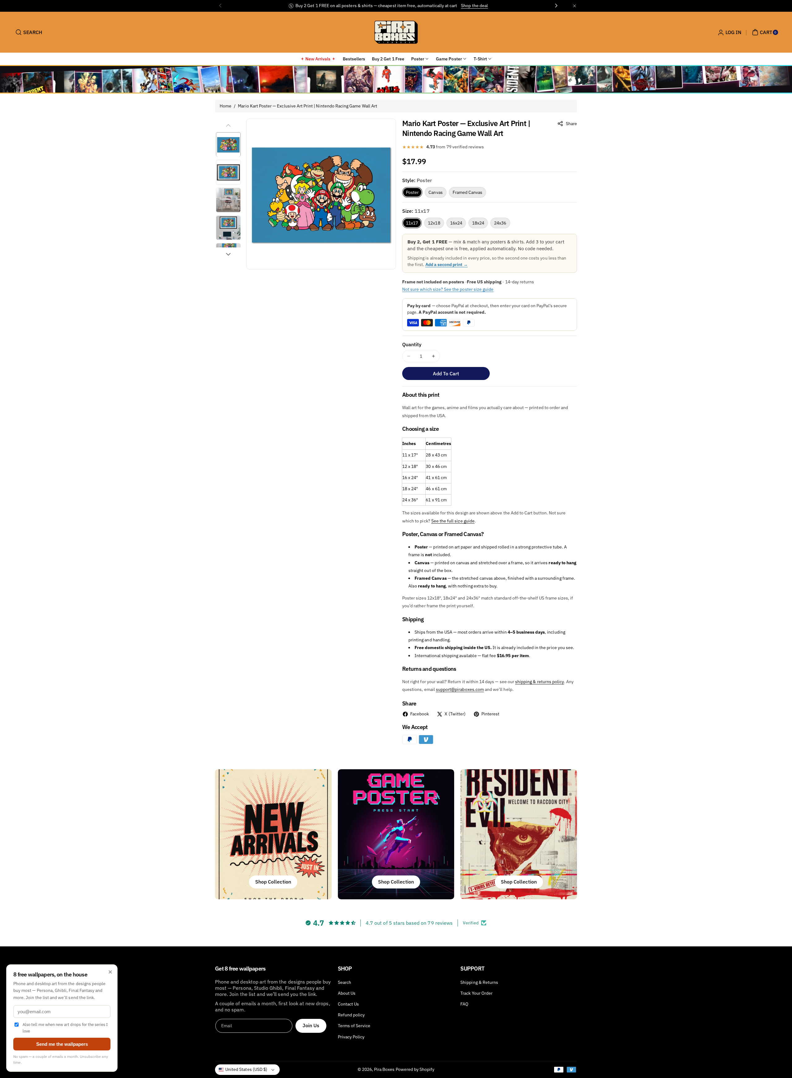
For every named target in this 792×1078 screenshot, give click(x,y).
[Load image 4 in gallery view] (228, 228)
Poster (412, 192)
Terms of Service (354, 1025)
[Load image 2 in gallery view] (228, 172)
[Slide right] (228, 254)
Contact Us (348, 1004)
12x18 (434, 223)
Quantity (411, 344)
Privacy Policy (351, 1037)
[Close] (574, 6)
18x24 (478, 223)
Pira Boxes (384, 1069)
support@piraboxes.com (460, 689)
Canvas (435, 192)
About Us (346, 993)
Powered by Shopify (415, 1069)
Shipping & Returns (479, 982)
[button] (28, 32)
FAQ (464, 1004)
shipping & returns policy (539, 681)
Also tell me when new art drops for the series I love (65, 1028)
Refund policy (351, 1015)
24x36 (500, 223)
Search (344, 982)
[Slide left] (228, 125)
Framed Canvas (468, 192)
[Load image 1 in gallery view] (228, 144)
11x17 (412, 223)
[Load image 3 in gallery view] (228, 200)
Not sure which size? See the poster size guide (447, 289)
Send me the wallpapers (62, 1044)
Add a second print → (446, 264)
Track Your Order (476, 993)
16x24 (456, 223)
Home (225, 106)
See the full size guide (453, 521)
